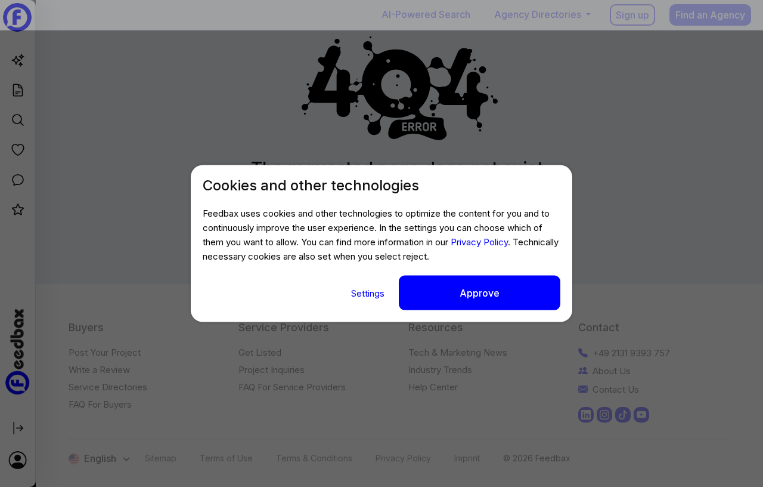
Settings (369, 292)
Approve (480, 292)
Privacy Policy (479, 241)
